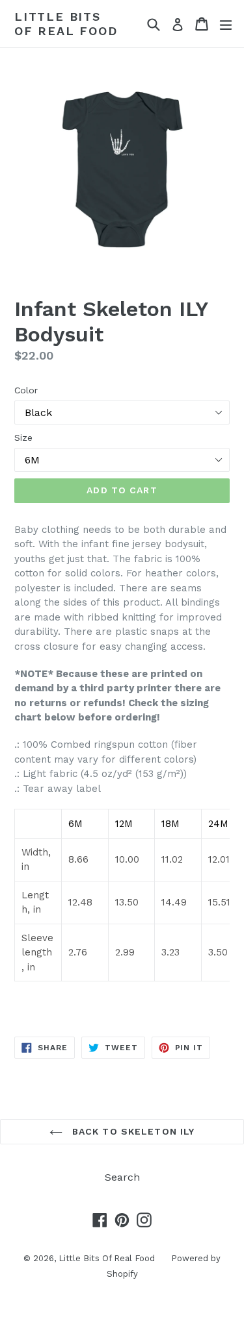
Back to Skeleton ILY (132, 1131)
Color (26, 390)
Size (23, 437)
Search (122, 1177)
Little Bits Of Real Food (66, 24)
